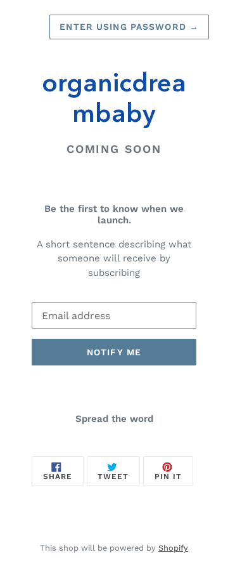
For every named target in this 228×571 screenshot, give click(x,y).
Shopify (173, 548)
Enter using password (129, 27)
